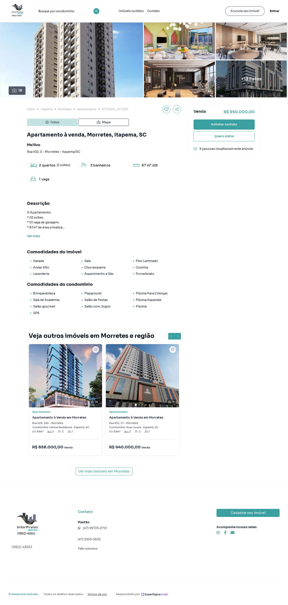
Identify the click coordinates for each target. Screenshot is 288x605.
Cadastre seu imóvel (248, 513)
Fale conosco (88, 548)
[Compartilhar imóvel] (177, 109)
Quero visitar (224, 136)
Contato (153, 11)
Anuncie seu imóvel (244, 11)
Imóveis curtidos (131, 11)
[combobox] (67, 11)
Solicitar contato (224, 124)
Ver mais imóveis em (104, 471)
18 (20, 90)
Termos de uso (97, 594)
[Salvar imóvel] (166, 109)
